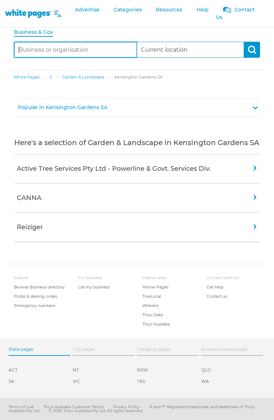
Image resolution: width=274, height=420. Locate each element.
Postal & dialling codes (35, 296)
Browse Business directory (39, 287)
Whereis (150, 305)
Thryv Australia (156, 324)
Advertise (87, 9)
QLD (206, 370)
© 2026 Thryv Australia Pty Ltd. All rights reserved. (96, 410)
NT (76, 370)
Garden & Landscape (84, 77)
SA (11, 381)
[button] (137, 107)
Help (203, 9)
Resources (169, 9)
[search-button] (252, 49)
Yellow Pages (155, 287)
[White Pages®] (28, 14)
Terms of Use (22, 406)
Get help (215, 287)
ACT (13, 370)
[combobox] (75, 49)
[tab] (36, 33)
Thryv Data (152, 314)
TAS (141, 381)
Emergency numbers (34, 305)
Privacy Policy (127, 406)
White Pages (27, 77)
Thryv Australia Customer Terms (74, 406)
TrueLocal (151, 296)
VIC (76, 381)
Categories (128, 9)
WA (205, 381)
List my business (94, 287)
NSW (142, 370)
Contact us (217, 296)
